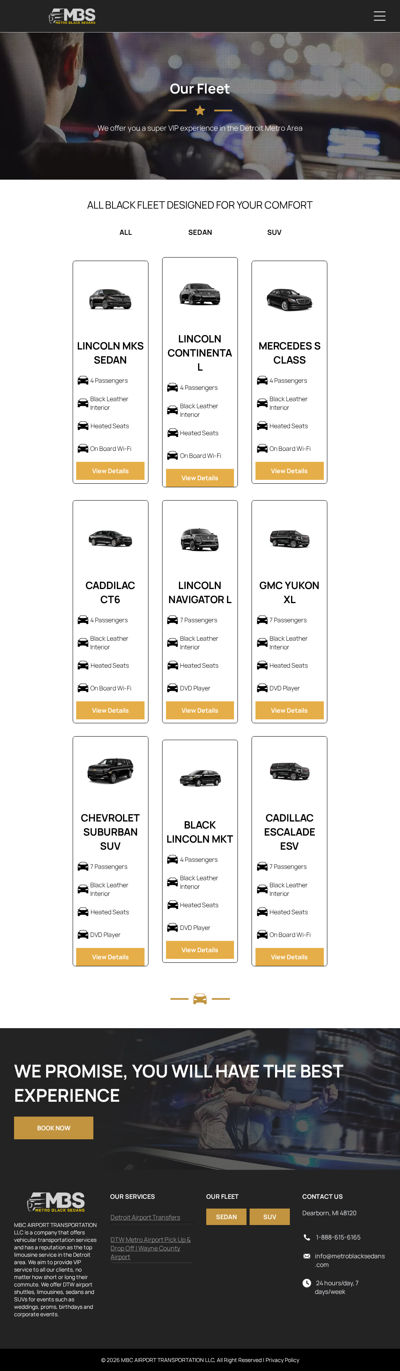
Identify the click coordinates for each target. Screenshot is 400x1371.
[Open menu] (380, 16)
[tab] (51, 232)
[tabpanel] (200, 614)
